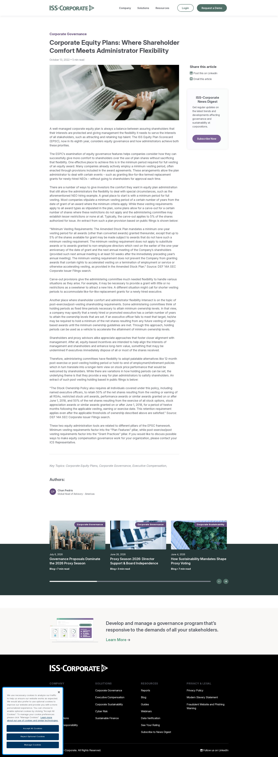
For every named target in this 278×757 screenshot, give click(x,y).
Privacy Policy (195, 690)
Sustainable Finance (107, 718)
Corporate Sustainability (109, 704)
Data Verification (150, 718)
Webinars (146, 711)
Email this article (202, 79)
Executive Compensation (109, 697)
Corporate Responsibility (64, 725)
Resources (162, 8)
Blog (143, 697)
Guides (145, 704)
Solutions (143, 8)
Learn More (116, 639)
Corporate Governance (108, 690)
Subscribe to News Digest (156, 732)
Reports (145, 690)
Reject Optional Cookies (33, 736)
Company (125, 8)
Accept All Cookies (32, 728)
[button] (219, 581)
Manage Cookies (32, 745)
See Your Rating (150, 725)
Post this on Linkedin (205, 73)
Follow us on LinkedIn (215, 750)
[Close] (58, 692)
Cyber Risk (101, 711)
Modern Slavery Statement (202, 697)
